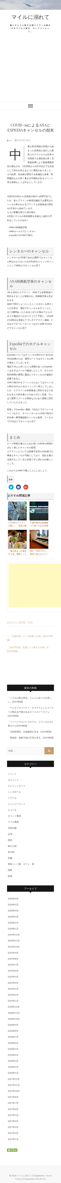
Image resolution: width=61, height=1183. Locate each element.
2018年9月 (13, 1024)
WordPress (41, 1179)
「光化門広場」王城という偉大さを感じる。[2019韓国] (29, 649)
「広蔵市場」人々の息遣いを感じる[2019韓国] (30, 638)
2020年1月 (13, 928)
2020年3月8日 (24, 140)
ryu (10, 140)
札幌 (10, 858)
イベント (12, 774)
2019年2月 (13, 994)
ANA (30, 622)
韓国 (10, 876)
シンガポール (14, 791)
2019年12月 (14, 934)
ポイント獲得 (14, 816)
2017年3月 (13, 1127)
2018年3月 (13, 1061)
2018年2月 (13, 1067)
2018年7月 (13, 1036)
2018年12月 (14, 1006)
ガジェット (13, 779)
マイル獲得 (13, 822)
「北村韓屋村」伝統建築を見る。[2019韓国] (29, 731)
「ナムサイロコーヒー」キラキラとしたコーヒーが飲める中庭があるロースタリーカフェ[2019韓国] (31, 711)
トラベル (12, 797)
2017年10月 (14, 1091)
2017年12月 (14, 1079)
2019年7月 (13, 964)
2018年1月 (13, 1073)
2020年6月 (13, 898)
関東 (10, 870)
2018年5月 (13, 1049)
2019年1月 (13, 1000)
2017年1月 (13, 1139)
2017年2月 (13, 1133)
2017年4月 (13, 1121)
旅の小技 (12, 846)
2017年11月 (14, 1085)
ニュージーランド (16, 804)
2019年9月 (13, 952)
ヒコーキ (12, 810)
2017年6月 (13, 1109)
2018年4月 (13, 1055)
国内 (10, 840)
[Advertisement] (30, 69)
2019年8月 (13, 958)
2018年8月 (13, 1030)
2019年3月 (13, 988)
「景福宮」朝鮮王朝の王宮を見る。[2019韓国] (30, 737)
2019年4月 (13, 982)
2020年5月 (13, 904)
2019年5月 (13, 976)
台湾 (10, 834)
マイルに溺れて (30, 16)
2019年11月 (14, 940)
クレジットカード (16, 785)
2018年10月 (14, 1019)
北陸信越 (12, 828)
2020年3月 (13, 916)
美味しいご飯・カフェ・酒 (21, 864)
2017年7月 (13, 1103)
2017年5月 (13, 1115)
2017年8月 (13, 1097)
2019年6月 (13, 970)
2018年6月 (13, 1043)
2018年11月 (14, 1013)
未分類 (22, 622)
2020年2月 (13, 922)
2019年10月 (14, 946)
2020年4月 (13, 910)
